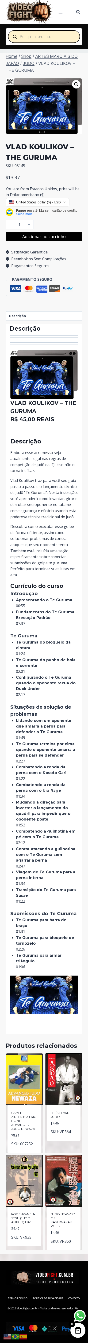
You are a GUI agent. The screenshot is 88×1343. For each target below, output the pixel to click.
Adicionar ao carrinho (44, 236)
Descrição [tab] (17, 316)
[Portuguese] (15, 1336)
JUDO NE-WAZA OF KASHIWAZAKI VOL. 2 (63, 1220)
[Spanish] (23, 1336)
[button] (76, 84)
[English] (7, 1336)
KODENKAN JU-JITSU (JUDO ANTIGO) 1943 (23, 1218)
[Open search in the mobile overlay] (44, 36)
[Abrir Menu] (60, 12)
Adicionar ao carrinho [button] (24, 1148)
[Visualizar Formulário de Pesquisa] (78, 12)
